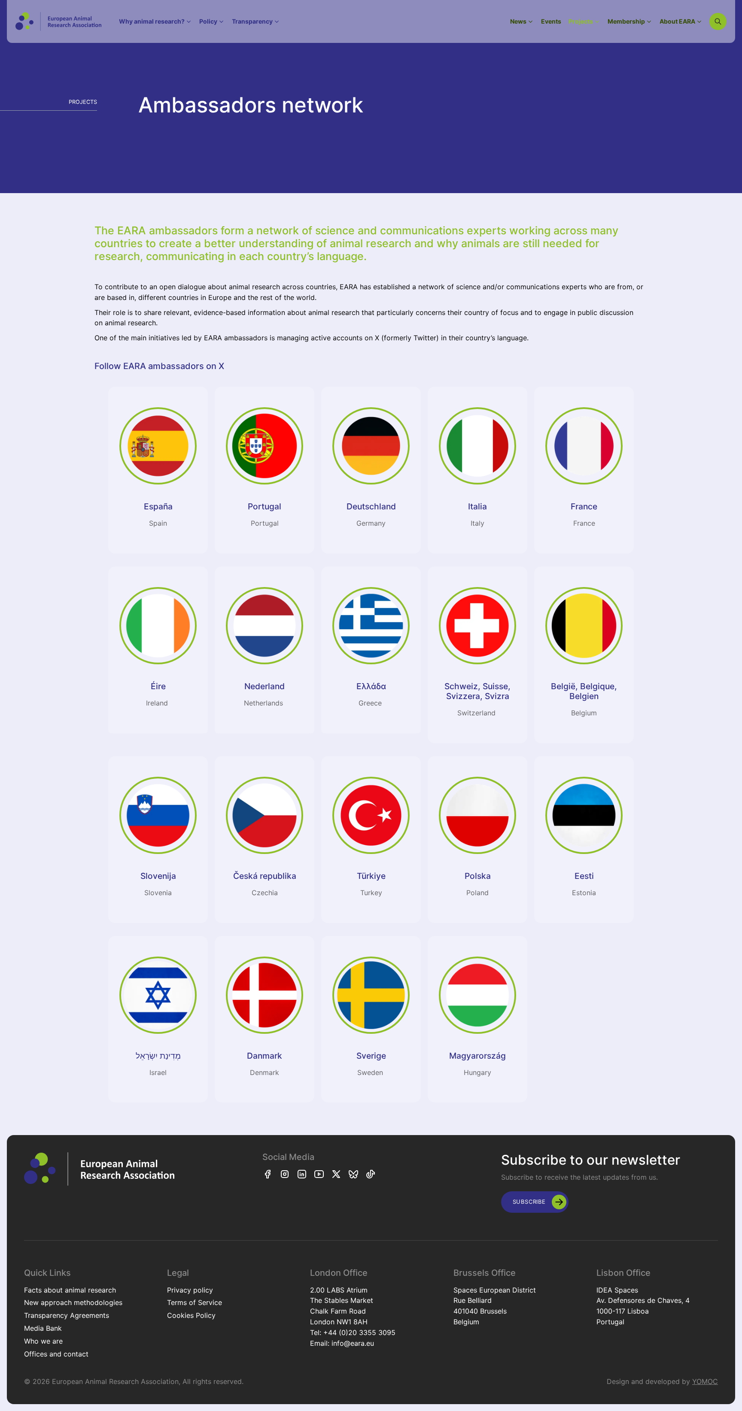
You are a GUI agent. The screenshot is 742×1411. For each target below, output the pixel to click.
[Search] (718, 21)
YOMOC (705, 1381)
